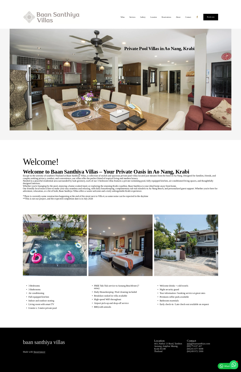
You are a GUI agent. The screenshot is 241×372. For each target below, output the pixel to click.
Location (153, 17)
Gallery (142, 17)
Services (132, 17)
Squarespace (39, 352)
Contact (188, 17)
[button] (233, 364)
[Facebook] (197, 17)
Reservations (166, 17)
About (178, 17)
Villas (122, 17)
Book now (211, 17)
